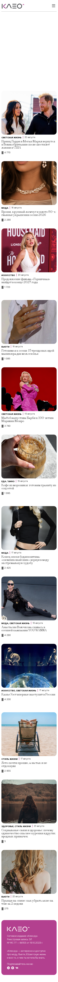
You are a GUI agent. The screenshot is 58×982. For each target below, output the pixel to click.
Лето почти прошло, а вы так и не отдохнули (24, 764)
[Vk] (16, 967)
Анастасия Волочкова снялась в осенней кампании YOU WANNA (24, 628)
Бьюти (5, 347)
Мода (4, 208)
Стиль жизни (9, 759)
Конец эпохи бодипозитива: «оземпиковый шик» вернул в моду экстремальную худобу (25, 560)
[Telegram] (8, 967)
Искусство (8, 275)
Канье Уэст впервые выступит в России (28, 694)
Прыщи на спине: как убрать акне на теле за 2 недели (27, 902)
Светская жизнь (11, 137)
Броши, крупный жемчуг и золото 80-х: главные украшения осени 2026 (28, 213)
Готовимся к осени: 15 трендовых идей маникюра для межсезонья (27, 352)
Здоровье (7, 826)
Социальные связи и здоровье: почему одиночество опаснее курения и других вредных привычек (28, 833)
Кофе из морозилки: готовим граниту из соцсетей (28, 486)
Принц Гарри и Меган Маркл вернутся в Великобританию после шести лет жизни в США (28, 145)
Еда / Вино (7, 481)
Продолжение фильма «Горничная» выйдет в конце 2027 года (25, 280)
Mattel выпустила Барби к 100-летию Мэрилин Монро (27, 419)
